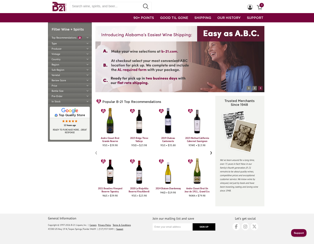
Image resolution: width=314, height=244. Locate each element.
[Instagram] (245, 226)
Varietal (56, 75)
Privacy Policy (104, 225)
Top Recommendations (65, 37)
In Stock (56, 101)
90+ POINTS (143, 17)
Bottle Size (57, 91)
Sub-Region (58, 69)
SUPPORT (255, 17)
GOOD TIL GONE (174, 17)
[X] (254, 226)
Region (55, 64)
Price (54, 85)
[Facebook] (236, 226)
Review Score (59, 80)
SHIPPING (202, 17)
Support (119, 229)
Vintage (56, 54)
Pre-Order (57, 96)
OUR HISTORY (229, 17)
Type (54, 43)
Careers (93, 225)
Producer (57, 48)
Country (56, 59)
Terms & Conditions (122, 225)
